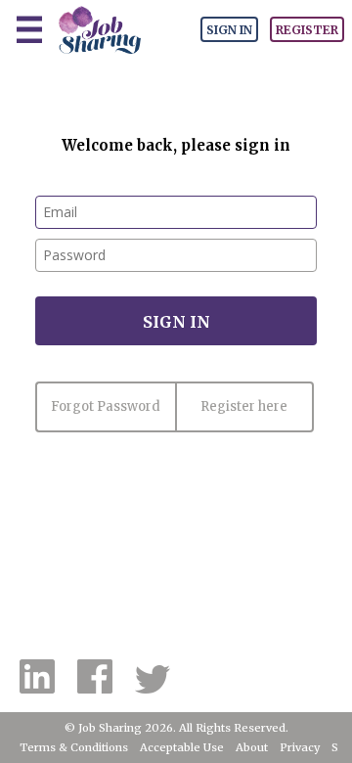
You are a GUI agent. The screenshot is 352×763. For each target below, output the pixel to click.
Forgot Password (105, 406)
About (252, 747)
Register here (243, 406)
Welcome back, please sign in (176, 145)
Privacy (300, 747)
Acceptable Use (182, 747)
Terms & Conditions (74, 747)
